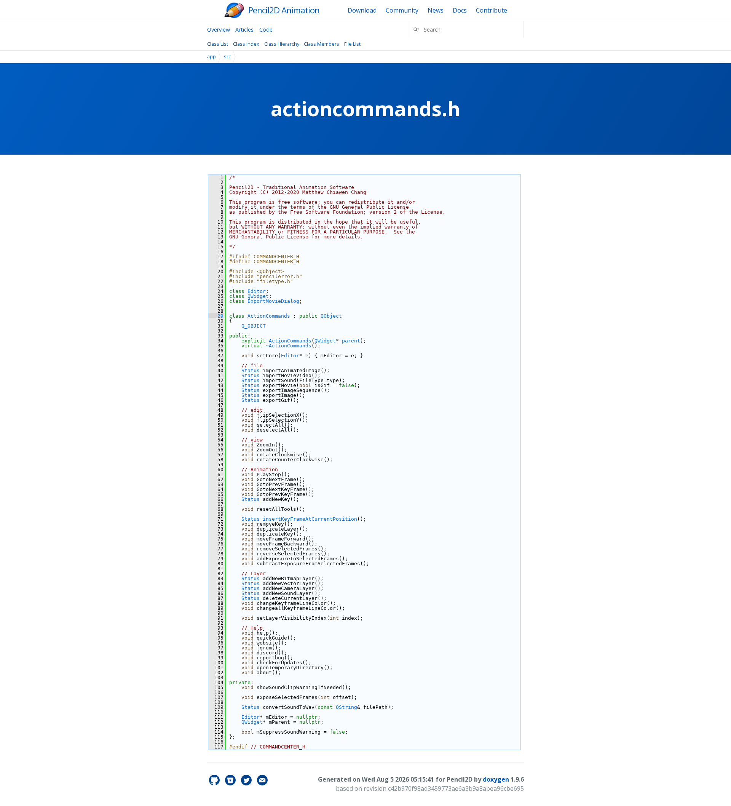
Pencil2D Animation (283, 10)
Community (402, 10)
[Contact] (262, 783)
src (227, 56)
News (436, 10)
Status (250, 370)
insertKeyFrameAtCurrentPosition (310, 519)
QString (346, 707)
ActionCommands (268, 316)
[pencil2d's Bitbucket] (231, 783)
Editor (256, 291)
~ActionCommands (288, 346)
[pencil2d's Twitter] (247, 783)
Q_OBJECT (253, 326)
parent (351, 341)
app (211, 56)
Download (362, 10)
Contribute (491, 10)
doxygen (496, 779)
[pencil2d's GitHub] (215, 783)
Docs (460, 10)
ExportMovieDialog (273, 301)
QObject (331, 316)
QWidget (258, 296)
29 (215, 316)
